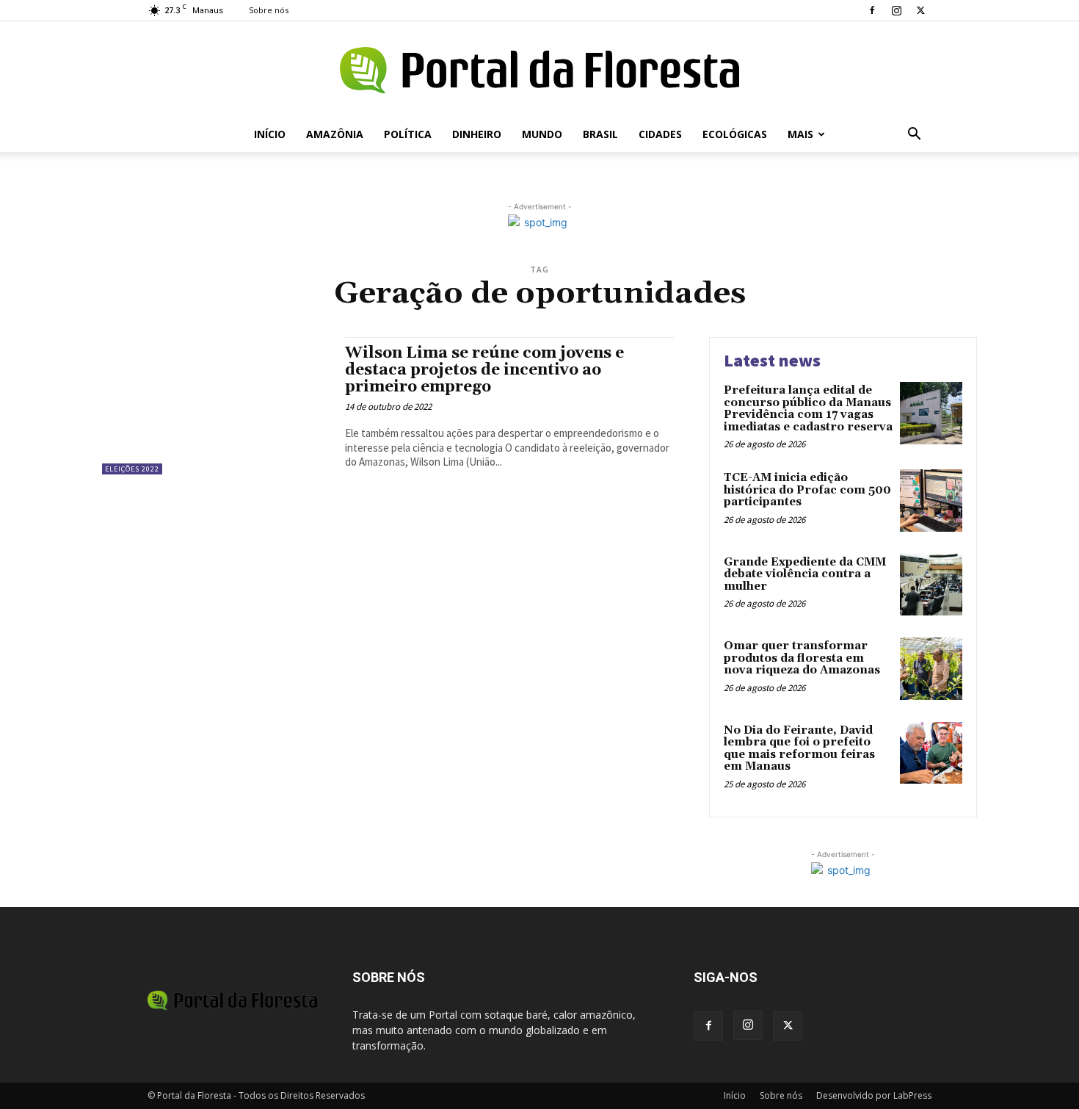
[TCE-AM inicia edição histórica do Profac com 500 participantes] (931, 500)
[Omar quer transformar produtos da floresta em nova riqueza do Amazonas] (931, 668)
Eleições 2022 (132, 469)
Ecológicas (734, 134)
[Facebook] (872, 10)
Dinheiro (476, 134)
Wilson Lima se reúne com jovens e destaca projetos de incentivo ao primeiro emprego (484, 370)
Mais (800, 134)
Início (270, 134)
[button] (913, 135)
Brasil (600, 134)
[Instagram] (896, 10)
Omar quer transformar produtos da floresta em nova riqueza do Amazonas (802, 658)
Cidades (660, 134)
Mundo (542, 134)
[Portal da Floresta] (539, 70)
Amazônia (334, 134)
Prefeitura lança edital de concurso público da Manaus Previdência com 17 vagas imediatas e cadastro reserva (808, 408)
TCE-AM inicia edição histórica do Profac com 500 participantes (807, 490)
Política (408, 134)
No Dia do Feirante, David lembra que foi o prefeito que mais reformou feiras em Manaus (799, 748)
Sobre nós (268, 9)
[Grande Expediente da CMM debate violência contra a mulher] (931, 585)
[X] (920, 10)
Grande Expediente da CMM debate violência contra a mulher (805, 574)
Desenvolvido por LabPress (873, 1095)
